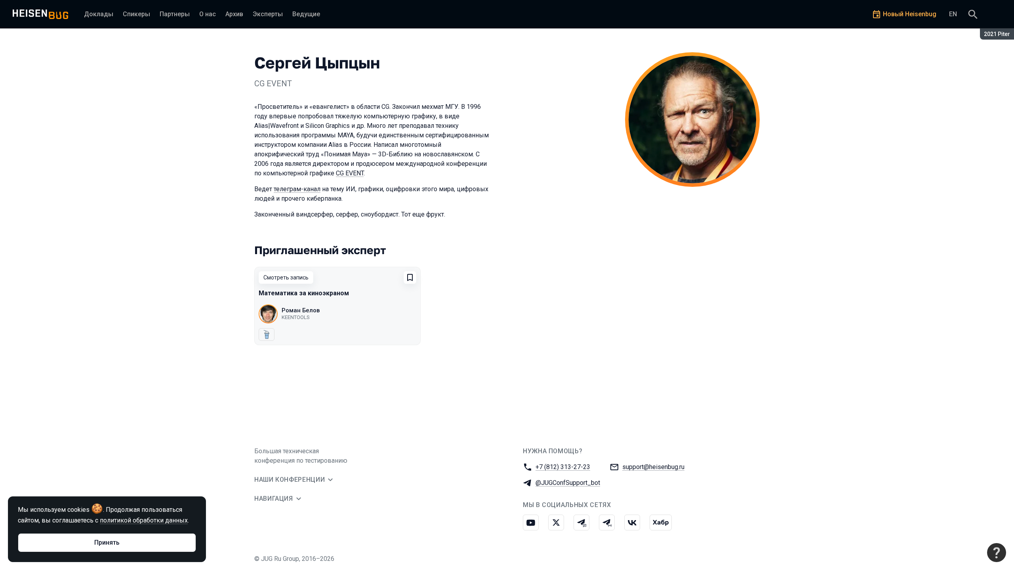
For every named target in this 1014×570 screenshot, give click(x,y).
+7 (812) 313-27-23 (563, 467)
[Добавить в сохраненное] (410, 277)
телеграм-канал (297, 189)
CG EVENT (350, 173)
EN (953, 14)
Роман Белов (301, 310)
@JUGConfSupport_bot (568, 482)
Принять (107, 542)
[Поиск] (973, 14)
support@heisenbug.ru (653, 467)
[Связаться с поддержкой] (996, 552)
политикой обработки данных (144, 520)
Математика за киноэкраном (304, 293)
